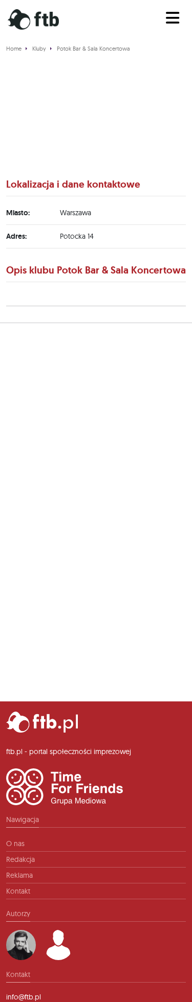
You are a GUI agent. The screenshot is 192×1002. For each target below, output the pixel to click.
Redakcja (20, 859)
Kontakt (18, 891)
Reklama (19, 875)
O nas (15, 843)
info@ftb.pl (23, 996)
